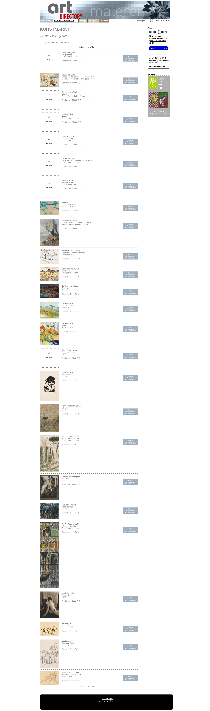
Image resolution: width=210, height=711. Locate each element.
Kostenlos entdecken (159, 48)
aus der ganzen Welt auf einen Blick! (158, 39)
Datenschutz (107, 698)
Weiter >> (93, 47)
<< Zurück (80, 47)
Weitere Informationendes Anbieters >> (130, 58)
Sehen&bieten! (162, 82)
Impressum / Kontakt (107, 701)
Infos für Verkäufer (157, 67)
